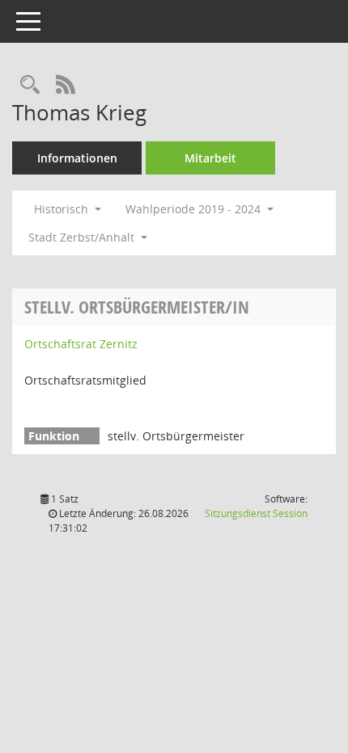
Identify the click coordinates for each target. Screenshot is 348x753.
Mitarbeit (210, 158)
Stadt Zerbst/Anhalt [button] (83, 237)
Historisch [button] (62, 209)
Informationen (77, 158)
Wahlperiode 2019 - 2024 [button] (194, 209)
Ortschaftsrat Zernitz (81, 343)
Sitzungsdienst (256, 513)
